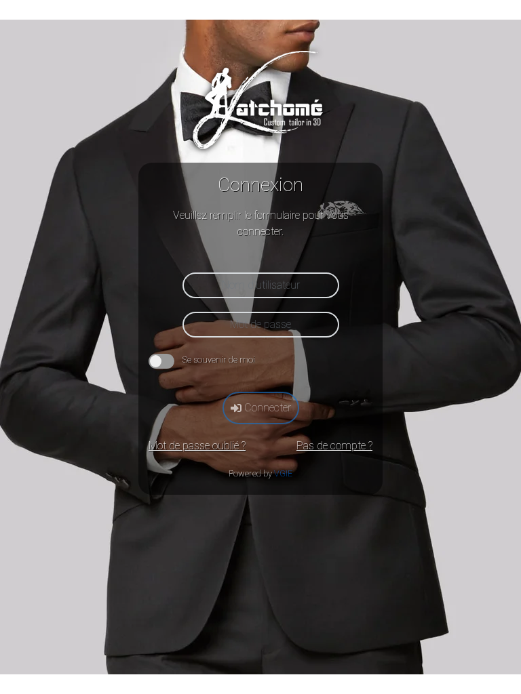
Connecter (266, 407)
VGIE (283, 473)
